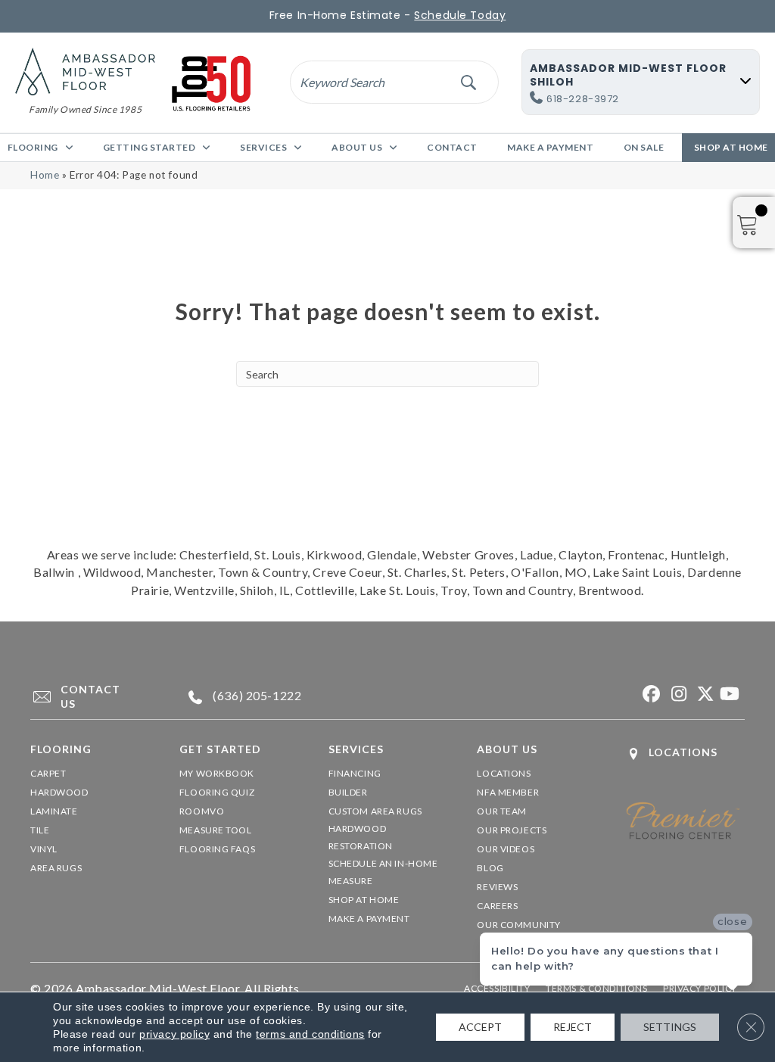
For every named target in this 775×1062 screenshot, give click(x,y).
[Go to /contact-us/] (90, 697)
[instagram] (676, 694)
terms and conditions (310, 1034)
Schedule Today (460, 15)
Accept (480, 1026)
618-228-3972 (582, 99)
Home (44, 175)
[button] (468, 82)
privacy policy (174, 1034)
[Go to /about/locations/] (685, 754)
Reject (572, 1026)
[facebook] (650, 694)
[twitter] (703, 694)
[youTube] (729, 694)
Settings (669, 1026)
